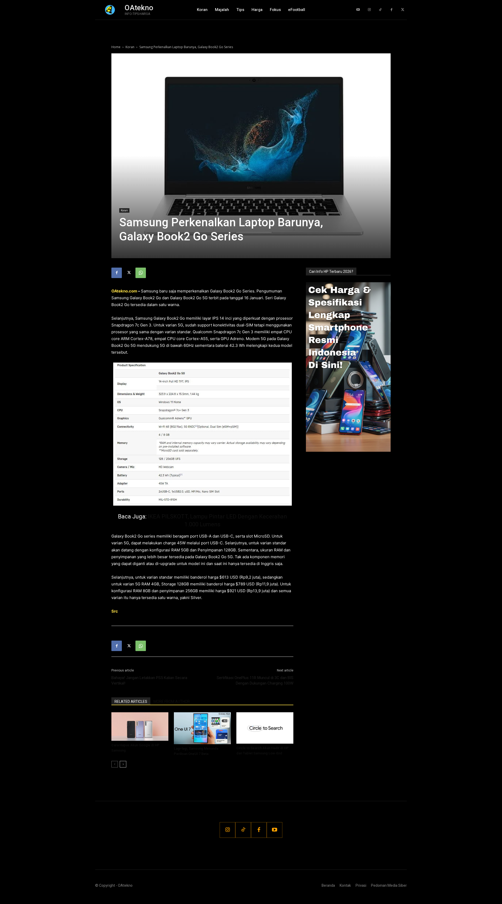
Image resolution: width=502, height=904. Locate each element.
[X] (128, 273)
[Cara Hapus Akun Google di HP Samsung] (139, 726)
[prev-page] (114, 764)
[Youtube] (358, 9)
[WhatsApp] (140, 273)
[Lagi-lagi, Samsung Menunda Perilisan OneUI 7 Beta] (202, 728)
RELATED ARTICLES (131, 701)
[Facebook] (391, 9)
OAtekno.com (124, 291)
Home (116, 47)
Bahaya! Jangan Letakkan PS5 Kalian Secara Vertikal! (149, 680)
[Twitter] (402, 9)
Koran (130, 47)
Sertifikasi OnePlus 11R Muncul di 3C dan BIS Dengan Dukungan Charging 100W (255, 680)
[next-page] (123, 764)
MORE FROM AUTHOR (171, 701)
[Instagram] (369, 9)
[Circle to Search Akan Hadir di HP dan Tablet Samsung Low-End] (264, 728)
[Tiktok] (380, 9)
